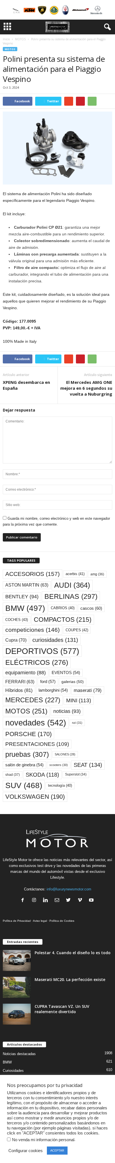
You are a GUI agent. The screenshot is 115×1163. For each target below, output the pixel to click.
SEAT (88, 765)
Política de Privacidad (17, 920)
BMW (25, 608)
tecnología (60, 785)
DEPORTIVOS (42, 651)
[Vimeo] (81, 901)
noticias (67, 711)
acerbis (75, 574)
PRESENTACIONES (37, 744)
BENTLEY (22, 596)
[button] (106, 27)
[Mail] (58, 901)
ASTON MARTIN (26, 585)
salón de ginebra (24, 765)
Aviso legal (40, 920)
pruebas (27, 754)
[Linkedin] (46, 901)
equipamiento (25, 672)
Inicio (6, 39)
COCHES (16, 620)
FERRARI (19, 681)
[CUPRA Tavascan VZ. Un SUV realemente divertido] (17, 1014)
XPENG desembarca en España (26, 385)
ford (48, 681)
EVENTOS (66, 672)
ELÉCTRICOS (36, 662)
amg (97, 574)
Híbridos (19, 690)
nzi (77, 722)
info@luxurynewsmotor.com (69, 889)
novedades (35, 722)
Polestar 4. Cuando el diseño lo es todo (73, 952)
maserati (88, 690)
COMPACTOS (63, 619)
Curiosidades (13, 1071)
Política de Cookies (61, 920)
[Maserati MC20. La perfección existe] (17, 987)
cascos (91, 608)
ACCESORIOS (32, 574)
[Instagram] (35, 901)
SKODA (42, 775)
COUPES (77, 630)
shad (12, 775)
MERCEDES (32, 700)
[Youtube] (92, 901)
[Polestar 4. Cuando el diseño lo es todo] (17, 960)
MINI (78, 700)
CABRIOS (63, 608)
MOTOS (20, 39)
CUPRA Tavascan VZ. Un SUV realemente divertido (62, 1009)
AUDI (72, 585)
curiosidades (55, 640)
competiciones (32, 630)
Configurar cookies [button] (25, 1150)
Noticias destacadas (19, 1054)
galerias (72, 681)
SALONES (65, 754)
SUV (23, 785)
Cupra (16, 639)
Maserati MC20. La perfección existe (70, 979)
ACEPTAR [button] (57, 1150)
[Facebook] (24, 901)
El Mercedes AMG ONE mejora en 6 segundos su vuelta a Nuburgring (86, 388)
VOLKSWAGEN (35, 796)
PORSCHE (28, 734)
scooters (58, 765)
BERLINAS (70, 596)
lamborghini (53, 690)
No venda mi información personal (43, 1140)
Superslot (76, 774)
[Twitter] (69, 901)
